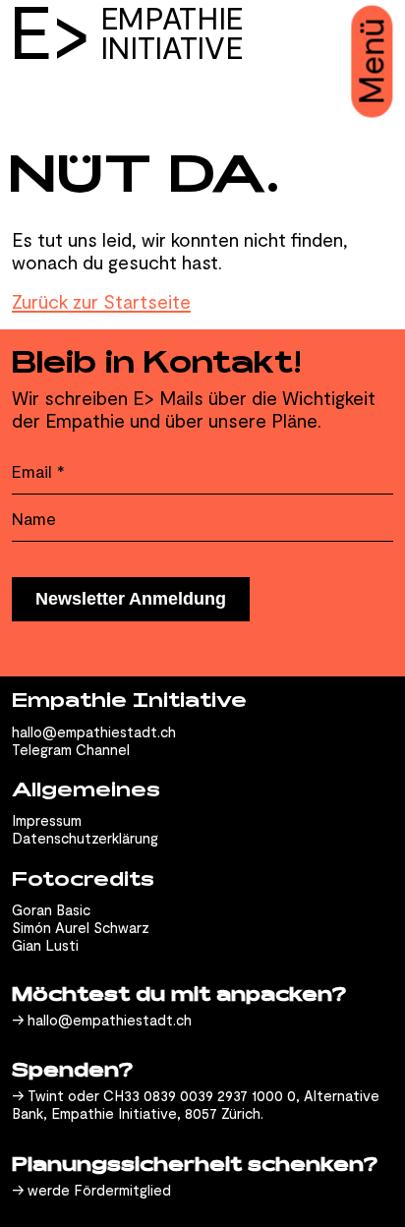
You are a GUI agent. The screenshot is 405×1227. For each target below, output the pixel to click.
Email (38, 471)
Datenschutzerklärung (85, 838)
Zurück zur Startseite (101, 301)
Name (34, 518)
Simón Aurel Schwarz (80, 927)
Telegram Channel (71, 749)
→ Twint (38, 1095)
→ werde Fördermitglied (91, 1189)
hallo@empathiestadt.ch (94, 731)
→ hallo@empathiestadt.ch (102, 1019)
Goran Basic (51, 909)
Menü (371, 62)
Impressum (47, 820)
